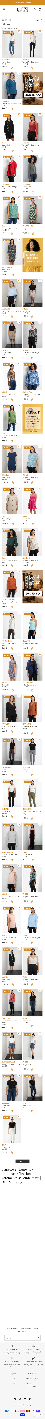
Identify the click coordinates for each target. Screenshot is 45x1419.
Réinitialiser (6, 24)
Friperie (13, 1374)
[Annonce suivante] (41, 2)
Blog (13, 1384)
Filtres (38, 20)
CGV (13, 1379)
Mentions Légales (32, 1379)
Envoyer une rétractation (31, 1385)
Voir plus (22, 1161)
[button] (4, 9)
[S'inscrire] (38, 1337)
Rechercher (32, 1374)
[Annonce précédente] (4, 2)
